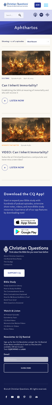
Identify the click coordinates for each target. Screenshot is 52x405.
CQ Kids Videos (9, 320)
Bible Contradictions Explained (15, 294)
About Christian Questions (14, 256)
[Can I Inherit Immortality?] (26, 64)
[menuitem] (44, 5)
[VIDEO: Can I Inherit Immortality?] (26, 131)
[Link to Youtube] (12, 397)
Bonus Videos (9, 329)
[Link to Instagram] (30, 397)
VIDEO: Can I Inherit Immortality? (25, 152)
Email (7, 354)
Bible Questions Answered (13, 303)
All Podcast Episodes (11, 315)
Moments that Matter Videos (14, 323)
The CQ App (8, 262)
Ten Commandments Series (14, 291)
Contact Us (8, 264)
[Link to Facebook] (6, 397)
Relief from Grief (10, 300)
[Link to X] (18, 397)
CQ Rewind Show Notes (13, 259)
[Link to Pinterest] (24, 397)
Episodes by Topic (10, 317)
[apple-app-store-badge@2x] (26, 222)
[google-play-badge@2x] (26, 231)
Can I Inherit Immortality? (20, 85)
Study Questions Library (13, 286)
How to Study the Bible (12, 288)
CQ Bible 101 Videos (11, 326)
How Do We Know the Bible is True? (17, 297)
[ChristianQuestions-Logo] (16, 5)
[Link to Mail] (36, 397)
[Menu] (44, 5)
